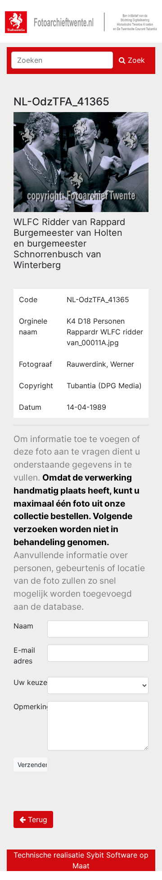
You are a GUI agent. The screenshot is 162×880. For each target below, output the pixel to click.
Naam (23, 625)
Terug (36, 819)
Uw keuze (30, 682)
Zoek (135, 60)
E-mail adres (24, 655)
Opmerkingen (30, 706)
